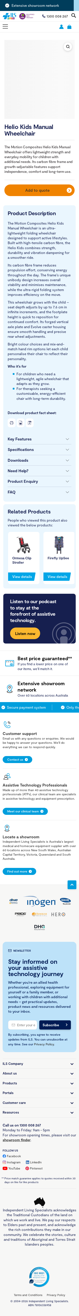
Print (12, 422)
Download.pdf (30, 422)
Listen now (25, 633)
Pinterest (36, 1168)
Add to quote (37, 190)
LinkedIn (36, 1162)
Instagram (14, 1162)
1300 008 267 (57, 16)
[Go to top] (72, 884)
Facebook (14, 1156)
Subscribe (51, 1025)
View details (22, 576)
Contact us (15, 759)
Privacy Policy (44, 1044)
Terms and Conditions (28, 1295)
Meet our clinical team (23, 811)
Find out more (17, 871)
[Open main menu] (5, 26)
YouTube (14, 1168)
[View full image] (68, 47)
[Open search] (73, 16)
